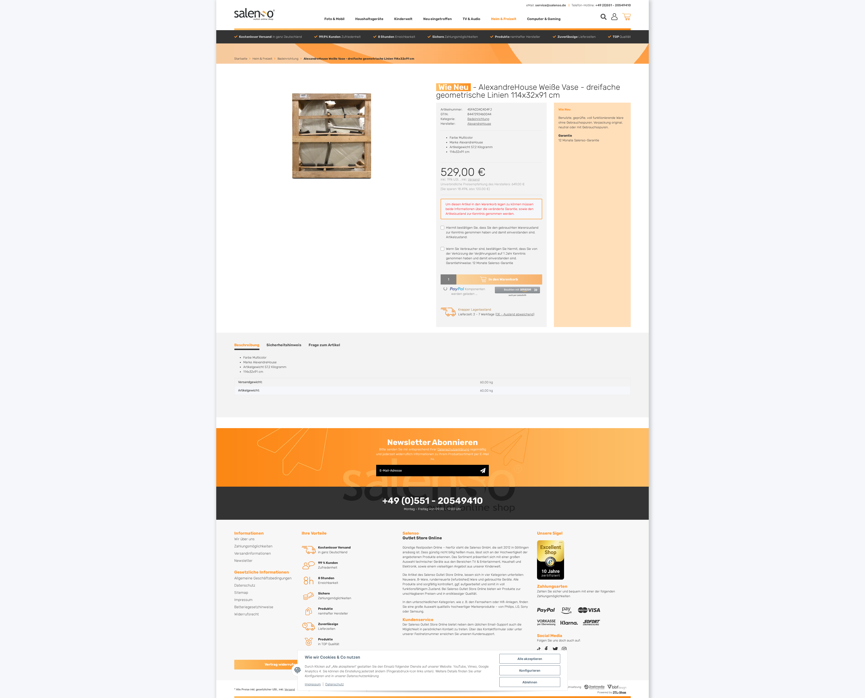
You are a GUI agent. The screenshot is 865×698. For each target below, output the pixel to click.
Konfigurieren (529, 670)
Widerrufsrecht (246, 614)
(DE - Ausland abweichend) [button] (514, 314)
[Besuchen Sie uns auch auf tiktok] (539, 649)
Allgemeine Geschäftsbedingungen (262, 578)
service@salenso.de (550, 5)
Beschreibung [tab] (246, 345)
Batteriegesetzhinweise (253, 607)
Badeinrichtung (478, 119)
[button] (614, 16)
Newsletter (243, 560)
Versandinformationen (252, 553)
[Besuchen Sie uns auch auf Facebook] (546, 649)
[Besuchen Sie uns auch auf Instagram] (564, 649)
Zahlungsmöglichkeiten (253, 546)
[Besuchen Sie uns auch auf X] (555, 649)
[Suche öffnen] (603, 17)
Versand (474, 179)
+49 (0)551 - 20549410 (613, 5)
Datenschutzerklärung (453, 449)
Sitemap (241, 592)
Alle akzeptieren (529, 659)
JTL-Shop (619, 692)
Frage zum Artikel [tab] (324, 345)
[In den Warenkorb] (237, 80)
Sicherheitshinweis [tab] (283, 345)
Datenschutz (334, 684)
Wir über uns (244, 539)
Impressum (313, 684)
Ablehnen (529, 682)
